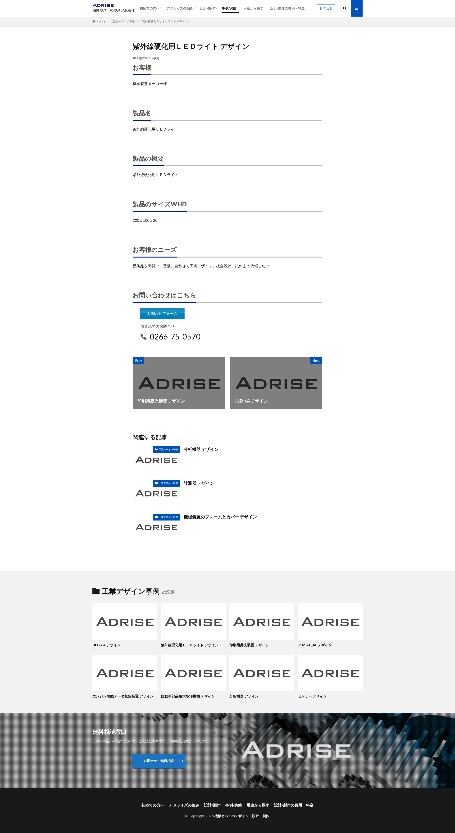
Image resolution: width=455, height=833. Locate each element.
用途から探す (253, 8)
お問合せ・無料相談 (159, 761)
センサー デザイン (312, 696)
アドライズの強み (180, 8)
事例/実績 (229, 8)
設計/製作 (207, 8)
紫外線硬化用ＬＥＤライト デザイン (165, 21)
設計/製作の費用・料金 (287, 8)
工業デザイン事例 (123, 21)
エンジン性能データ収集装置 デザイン (123, 696)
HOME (100, 21)
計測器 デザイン (199, 483)
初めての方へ (149, 8)
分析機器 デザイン (201, 449)
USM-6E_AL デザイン (315, 645)
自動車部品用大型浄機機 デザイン (188, 696)
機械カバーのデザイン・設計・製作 (241, 816)
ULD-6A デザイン (106, 645)
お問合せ (326, 8)
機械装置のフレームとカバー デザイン (220, 516)
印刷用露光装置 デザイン (249, 645)
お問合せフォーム (162, 313)
